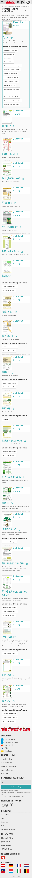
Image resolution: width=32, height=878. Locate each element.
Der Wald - (6, 503)
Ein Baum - (6, 275)
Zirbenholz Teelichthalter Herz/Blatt (12, 69)
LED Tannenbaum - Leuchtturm (10, 286)
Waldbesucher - (8, 202)
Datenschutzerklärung (8, 829)
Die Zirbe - (7, 37)
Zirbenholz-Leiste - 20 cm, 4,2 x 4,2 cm (12, 100)
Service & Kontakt (6, 763)
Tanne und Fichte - (9, 636)
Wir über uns (5, 815)
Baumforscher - (8, 336)
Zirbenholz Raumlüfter (9, 54)
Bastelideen (7, 845)
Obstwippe (5, 419)
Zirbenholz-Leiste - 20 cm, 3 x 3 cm (11, 93)
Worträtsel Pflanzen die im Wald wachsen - (14, 593)
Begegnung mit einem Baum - (14, 563)
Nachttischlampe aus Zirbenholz (11, 77)
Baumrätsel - (7, 701)
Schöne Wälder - (8, 311)
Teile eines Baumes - (10, 529)
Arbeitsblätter (7, 849)
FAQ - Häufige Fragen (7, 770)
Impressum (4, 822)
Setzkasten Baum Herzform (9, 290)
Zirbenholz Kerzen (8, 58)
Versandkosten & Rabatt (8, 766)
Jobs (2, 818)
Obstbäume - (7, 408)
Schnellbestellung (7, 759)
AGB (2, 826)
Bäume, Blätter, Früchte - (12, 178)
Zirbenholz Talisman (8, 62)
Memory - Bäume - (9, 154)
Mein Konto (4, 774)
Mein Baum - (7, 674)
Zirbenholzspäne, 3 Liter (9, 85)
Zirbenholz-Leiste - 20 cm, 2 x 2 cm (11, 89)
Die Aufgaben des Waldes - (12, 477)
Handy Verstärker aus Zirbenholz (11, 81)
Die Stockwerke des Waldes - (13, 440)
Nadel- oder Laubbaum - (11, 251)
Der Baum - (6, 372)
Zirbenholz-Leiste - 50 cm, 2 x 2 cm (11, 104)
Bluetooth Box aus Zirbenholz (10, 73)
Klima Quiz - (7, 126)
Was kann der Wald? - (10, 227)
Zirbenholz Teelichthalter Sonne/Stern (12, 65)
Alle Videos (6, 842)
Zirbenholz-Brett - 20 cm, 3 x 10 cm (11, 97)
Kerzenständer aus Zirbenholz (10, 50)
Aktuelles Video (8, 838)
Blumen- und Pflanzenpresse (9, 451)
